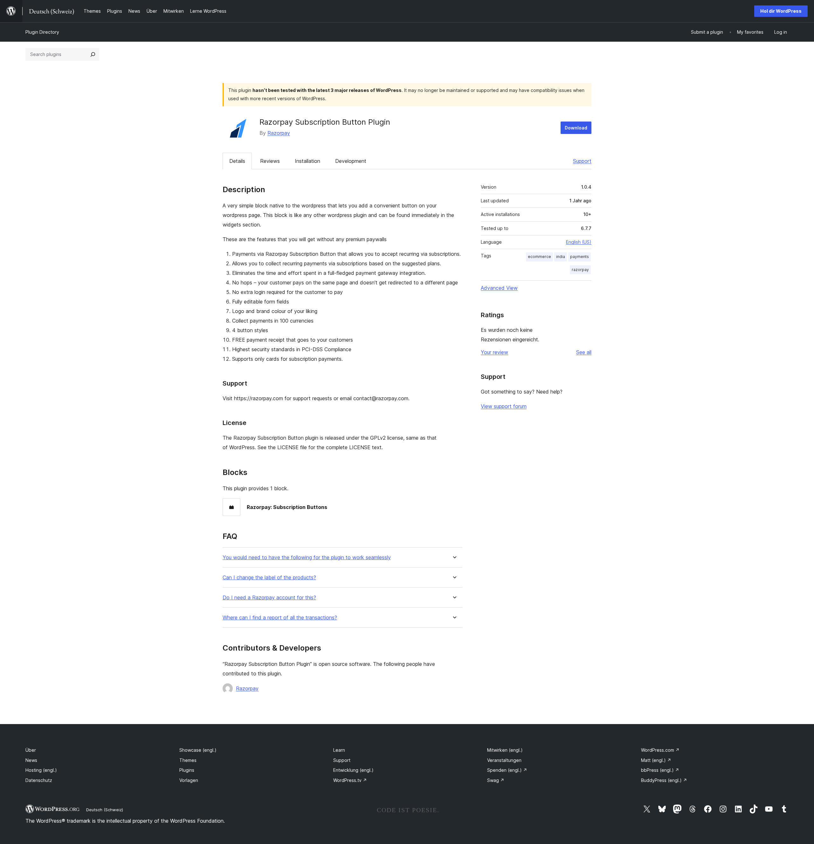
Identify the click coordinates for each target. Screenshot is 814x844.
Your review (494, 352)
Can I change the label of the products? (269, 578)
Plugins (186, 770)
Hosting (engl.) (41, 770)
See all (583, 352)
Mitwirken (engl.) (505, 750)
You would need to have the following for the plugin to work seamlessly (307, 558)
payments (579, 256)
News (31, 760)
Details (237, 161)
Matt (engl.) (656, 760)
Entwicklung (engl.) (353, 770)
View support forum (504, 406)
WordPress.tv (350, 780)
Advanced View (499, 288)
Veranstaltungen (504, 760)
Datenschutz (38, 780)
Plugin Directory (42, 32)
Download (576, 127)
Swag (495, 780)
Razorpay (278, 133)
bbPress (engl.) (660, 770)
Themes (188, 760)
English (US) (578, 242)
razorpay (580, 269)
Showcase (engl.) (198, 750)
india (560, 256)
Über (30, 750)
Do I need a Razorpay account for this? (269, 598)
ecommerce (539, 256)
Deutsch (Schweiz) (104, 809)
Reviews (270, 161)
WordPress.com (660, 750)
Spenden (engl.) (507, 770)
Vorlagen (188, 780)
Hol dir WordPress (781, 11)
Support (582, 161)
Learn (339, 750)
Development (350, 161)
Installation (307, 161)
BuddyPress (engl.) (664, 780)
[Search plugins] (92, 54)
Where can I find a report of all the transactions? (280, 618)
